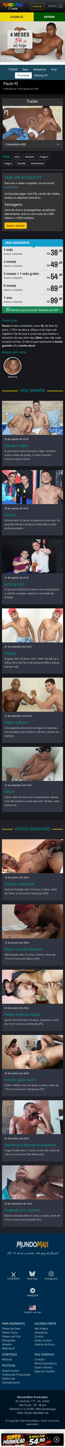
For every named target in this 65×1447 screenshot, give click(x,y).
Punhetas (24, 75)
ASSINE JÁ (16, 17)
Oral (54, 69)
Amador (7, 1344)
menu (53, 6)
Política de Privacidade (16, 1374)
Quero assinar (16, 225)
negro (8, 163)
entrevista (37, 163)
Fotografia (8, 1340)
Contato (39, 1359)
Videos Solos (10, 1332)
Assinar (37, 6)
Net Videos (41, 1328)
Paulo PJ (12, 376)
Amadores (39, 69)
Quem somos (10, 1370)
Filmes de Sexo (11, 1328)
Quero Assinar (43, 1367)
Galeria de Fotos (44, 1344)
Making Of (41, 75)
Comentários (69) (15, 144)
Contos (39, 1336)
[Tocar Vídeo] (32, 123)
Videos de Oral (11, 1336)
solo (17, 157)
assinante (11, 187)
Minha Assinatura (45, 1363)
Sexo (25, 69)
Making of (8, 1348)
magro (44, 157)
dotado (29, 157)
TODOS (13, 69)
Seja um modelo (44, 1371)
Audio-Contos (43, 1340)
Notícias (7, 1359)
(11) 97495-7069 (31, 1409)
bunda (22, 163)
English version (32, 1312)
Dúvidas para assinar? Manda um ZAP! (34, 310)
